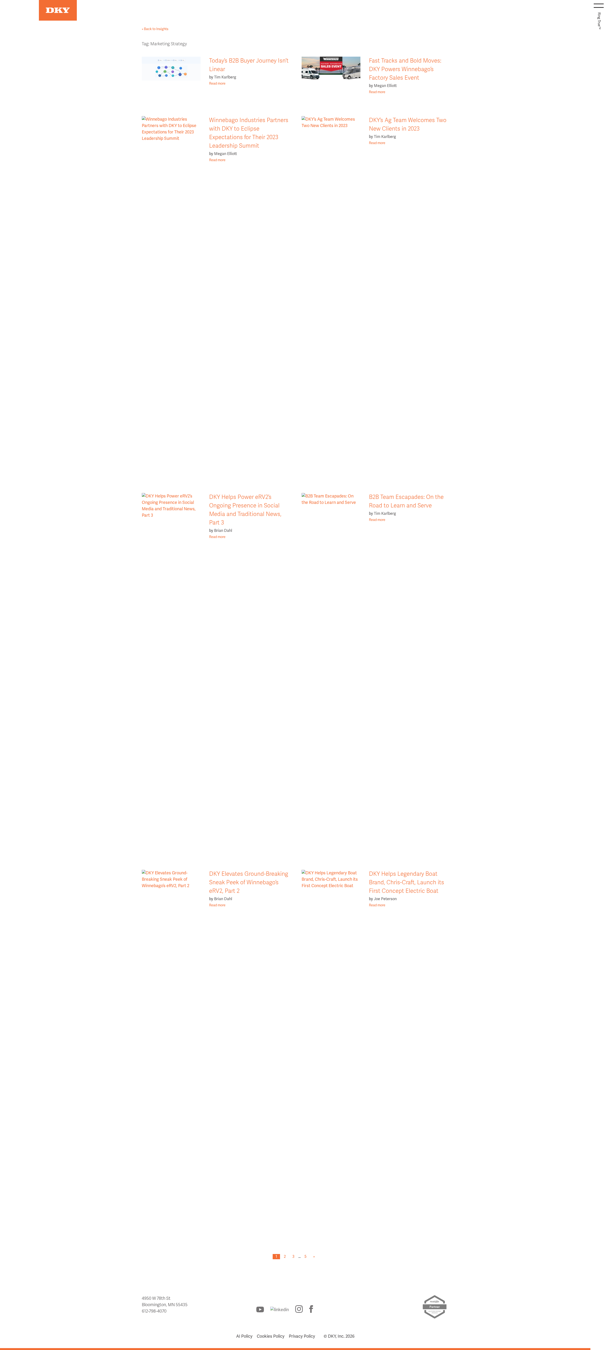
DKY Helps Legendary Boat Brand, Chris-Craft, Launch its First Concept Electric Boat (406, 882)
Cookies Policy (271, 1336)
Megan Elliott (385, 85)
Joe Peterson (385, 899)
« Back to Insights (155, 29)
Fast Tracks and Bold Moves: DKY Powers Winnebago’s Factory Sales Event (405, 69)
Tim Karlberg (225, 77)
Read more (217, 84)
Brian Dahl (223, 530)
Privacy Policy (302, 1336)
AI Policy (244, 1336)
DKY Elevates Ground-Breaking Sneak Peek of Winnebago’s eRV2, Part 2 (248, 882)
